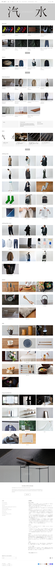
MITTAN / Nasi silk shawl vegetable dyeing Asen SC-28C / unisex (7, 101)
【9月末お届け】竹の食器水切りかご (6, 87)
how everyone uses (4, 512)
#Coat (29, 124)
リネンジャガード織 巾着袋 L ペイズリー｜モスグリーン (21, 48)
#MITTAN (31, 124)
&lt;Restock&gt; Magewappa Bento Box (27, 11)
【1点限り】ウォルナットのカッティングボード (33, 34)
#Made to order (29, 123)
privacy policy (4, 515)
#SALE (27, 124)
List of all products (4, 502)
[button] (15, 2)
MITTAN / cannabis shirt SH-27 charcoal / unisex (20, 67)
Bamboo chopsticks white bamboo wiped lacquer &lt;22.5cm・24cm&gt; (33, 115)
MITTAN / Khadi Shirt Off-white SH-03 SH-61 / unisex (46, 68)
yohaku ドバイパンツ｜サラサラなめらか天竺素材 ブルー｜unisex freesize (46, 48)
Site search (3, 505)
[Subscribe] (16, 558)
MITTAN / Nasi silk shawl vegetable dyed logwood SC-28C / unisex (21, 101)
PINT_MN (48, 565)
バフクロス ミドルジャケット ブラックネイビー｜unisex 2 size (46, 101)
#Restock (21, 123)
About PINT (27, 494)
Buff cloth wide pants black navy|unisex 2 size (33, 101)
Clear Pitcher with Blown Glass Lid (19, 115)
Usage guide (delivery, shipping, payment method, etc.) (9, 506)
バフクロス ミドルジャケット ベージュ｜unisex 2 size (33, 88)
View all (27, 149)
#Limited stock (24, 124)
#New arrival (24, 123)
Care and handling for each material (6, 509)
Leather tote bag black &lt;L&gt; (31, 67)
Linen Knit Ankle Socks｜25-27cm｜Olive (7, 34)
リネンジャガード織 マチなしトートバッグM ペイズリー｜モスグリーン (46, 34)
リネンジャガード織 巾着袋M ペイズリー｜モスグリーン (34, 48)
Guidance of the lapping (5, 508)
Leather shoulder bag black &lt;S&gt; (45, 87)
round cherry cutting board (5, 67)
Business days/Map (40, 123)
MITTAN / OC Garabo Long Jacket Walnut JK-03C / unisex (21, 88)
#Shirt (34, 124)
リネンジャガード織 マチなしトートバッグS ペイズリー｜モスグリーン (8, 48)
